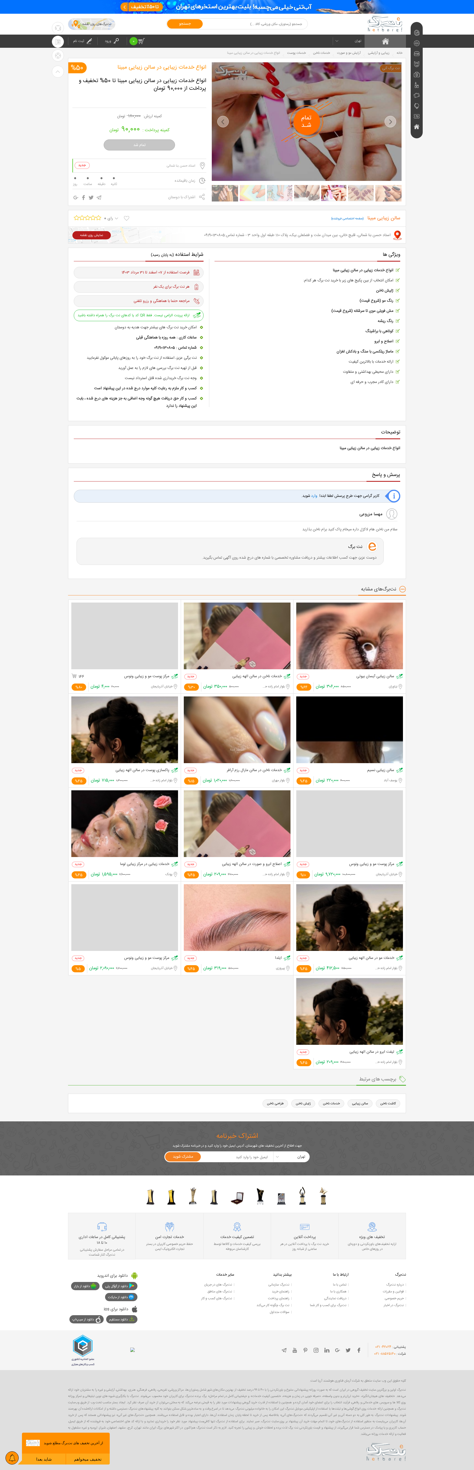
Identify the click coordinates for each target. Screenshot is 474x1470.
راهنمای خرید (280, 1291)
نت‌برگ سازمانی (278, 1284)
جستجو (185, 24)
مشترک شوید (183, 1156)
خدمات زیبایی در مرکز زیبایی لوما (144, 864)
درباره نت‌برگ (395, 1284)
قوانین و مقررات (393, 1291)
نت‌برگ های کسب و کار (216, 1298)
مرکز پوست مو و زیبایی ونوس (146, 676)
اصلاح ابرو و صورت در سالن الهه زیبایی (252, 864)
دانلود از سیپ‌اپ (83, 1319)
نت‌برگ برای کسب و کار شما (328, 1305)
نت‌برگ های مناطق (219, 1291)
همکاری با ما (338, 1291)
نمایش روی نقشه (91, 235)
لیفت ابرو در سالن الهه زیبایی (371, 1052)
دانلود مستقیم (118, 1319)
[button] (223, 121)
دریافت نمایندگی (335, 1298)
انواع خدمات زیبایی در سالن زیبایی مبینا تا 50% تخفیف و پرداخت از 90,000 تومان (142, 85)
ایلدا (278, 958)
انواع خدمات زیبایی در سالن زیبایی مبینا (161, 67)
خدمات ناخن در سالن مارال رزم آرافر (254, 770)
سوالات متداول (279, 1312)
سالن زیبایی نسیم (380, 770)
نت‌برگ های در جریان (218, 1284)
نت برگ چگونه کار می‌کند (272, 1305)
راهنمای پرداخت (278, 1298)
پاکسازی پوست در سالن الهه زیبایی (142, 770)
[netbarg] (386, 1451)
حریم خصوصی (394, 1298)
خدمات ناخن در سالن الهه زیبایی (257, 676)
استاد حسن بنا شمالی (181, 166)
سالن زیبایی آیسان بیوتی (375, 676)
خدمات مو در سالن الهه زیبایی (371, 958)
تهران (358, 41)
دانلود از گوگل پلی (116, 1286)
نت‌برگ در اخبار (394, 1305)
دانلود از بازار (82, 1286)
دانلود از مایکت (118, 1297)
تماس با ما (339, 1284)
